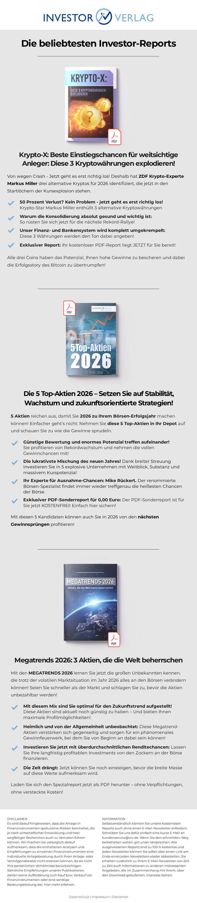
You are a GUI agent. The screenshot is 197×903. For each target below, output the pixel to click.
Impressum (101, 897)
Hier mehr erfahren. (59, 884)
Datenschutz (79, 897)
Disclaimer (120, 897)
